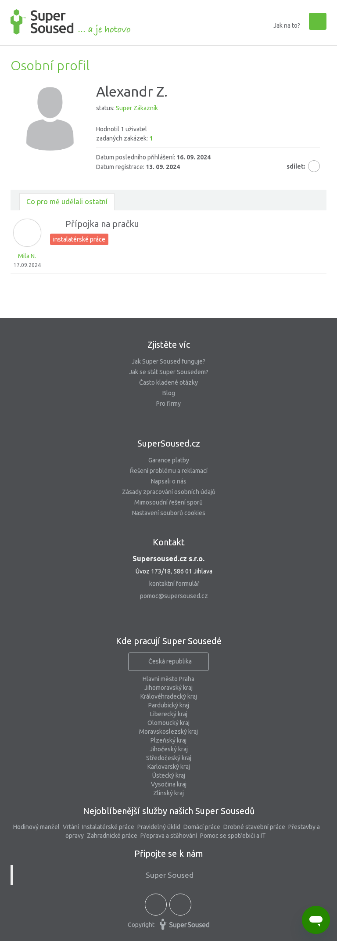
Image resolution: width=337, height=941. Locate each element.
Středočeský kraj (168, 757)
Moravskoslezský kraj (168, 731)
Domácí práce (201, 826)
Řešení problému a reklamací (169, 470)
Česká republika (170, 661)
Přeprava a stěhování (168, 835)
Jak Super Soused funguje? (168, 361)
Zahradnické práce (112, 835)
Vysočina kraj (168, 784)
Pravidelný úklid (158, 826)
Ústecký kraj (168, 775)
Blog (168, 393)
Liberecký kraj (168, 713)
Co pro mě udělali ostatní (67, 202)
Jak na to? (286, 25)
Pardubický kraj (168, 705)
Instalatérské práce (108, 826)
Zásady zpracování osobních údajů (168, 491)
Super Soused (170, 875)
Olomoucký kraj (168, 722)
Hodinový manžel (36, 826)
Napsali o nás (168, 481)
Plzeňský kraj (168, 740)
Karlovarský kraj (168, 766)
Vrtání (71, 826)
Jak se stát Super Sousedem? (168, 371)
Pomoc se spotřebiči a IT (233, 835)
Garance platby (168, 460)
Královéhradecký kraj (168, 696)
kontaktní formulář (174, 583)
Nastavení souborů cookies (168, 512)
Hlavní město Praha (168, 678)
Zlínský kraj (168, 793)
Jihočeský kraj (169, 749)
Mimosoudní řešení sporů (168, 502)
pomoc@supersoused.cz (174, 595)
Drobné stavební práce (254, 826)
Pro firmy (168, 403)
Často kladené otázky (168, 382)
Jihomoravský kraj (168, 687)
